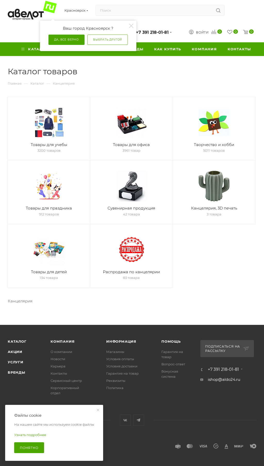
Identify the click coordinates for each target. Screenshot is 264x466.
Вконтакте (125, 420)
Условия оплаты (120, 359)
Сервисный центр (66, 381)
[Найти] (218, 10)
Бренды (16, 372)
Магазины (115, 352)
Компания (63, 341)
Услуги (15, 362)
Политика (114, 388)
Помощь (171, 341)
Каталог (17, 341)
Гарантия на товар (122, 373)
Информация (121, 341)
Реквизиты (115, 381)
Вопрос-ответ (173, 364)
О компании (61, 352)
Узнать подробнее (30, 435)
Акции (15, 352)
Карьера (58, 366)
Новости (58, 359)
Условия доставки (121, 366)
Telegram (138, 420)
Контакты (59, 373)
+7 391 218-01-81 (152, 32)
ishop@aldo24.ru (224, 379)
